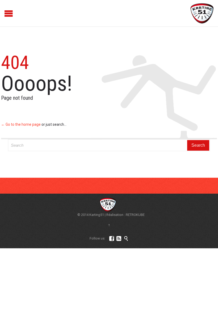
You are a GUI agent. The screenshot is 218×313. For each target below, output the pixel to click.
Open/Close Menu (4, 13)
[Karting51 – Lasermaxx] (202, 13)
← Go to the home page (21, 124)
